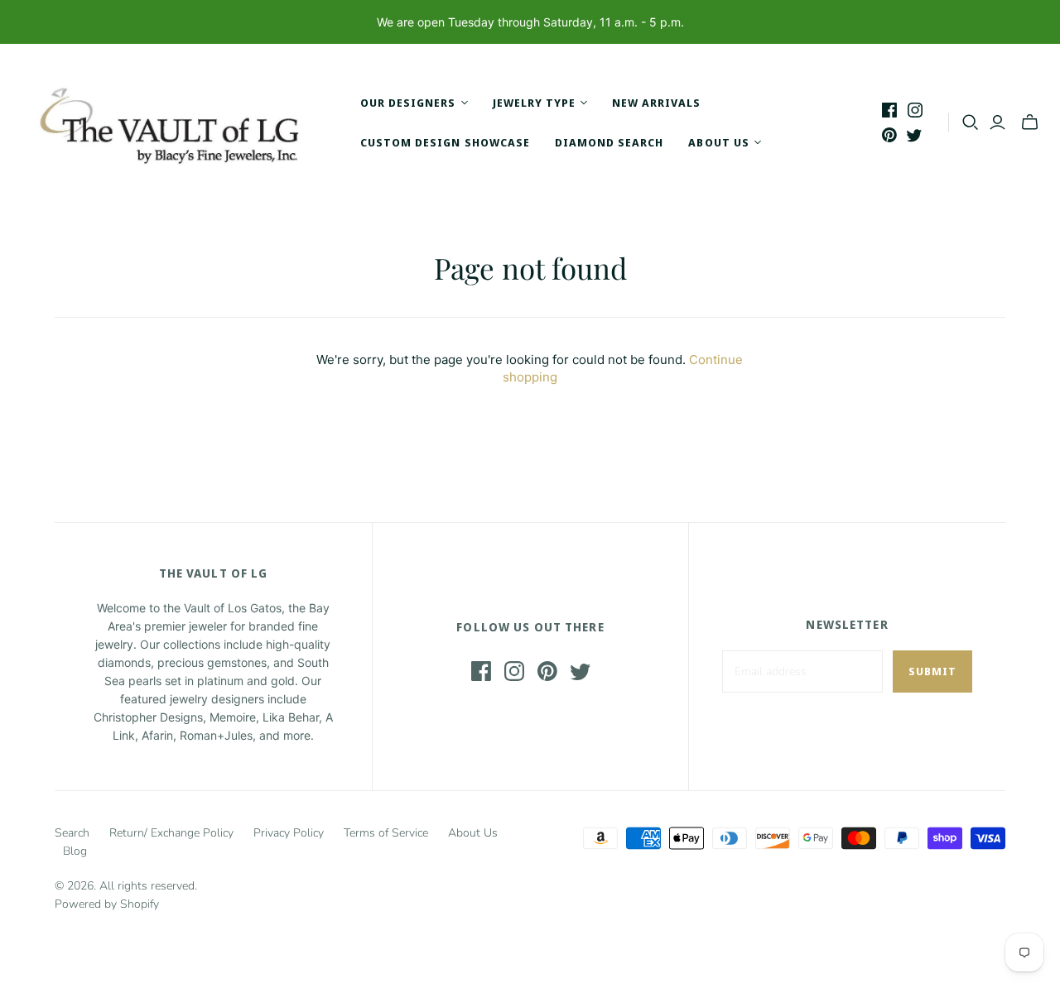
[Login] (997, 122)
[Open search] (970, 122)
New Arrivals (656, 102)
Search (72, 833)
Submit (932, 671)
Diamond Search (609, 142)
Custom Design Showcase (445, 142)
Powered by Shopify (107, 904)
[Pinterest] (889, 134)
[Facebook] (889, 110)
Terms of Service (386, 833)
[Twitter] (914, 134)
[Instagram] (915, 110)
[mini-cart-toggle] (1029, 122)
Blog (75, 851)
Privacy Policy (288, 833)
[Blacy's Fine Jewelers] (178, 122)
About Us (473, 833)
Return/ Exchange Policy (171, 833)
